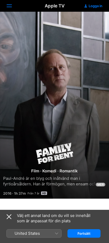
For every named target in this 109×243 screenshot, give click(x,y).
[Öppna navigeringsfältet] (12, 6)
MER (100, 184)
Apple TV (55, 5)
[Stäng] (9, 216)
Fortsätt (84, 233)
